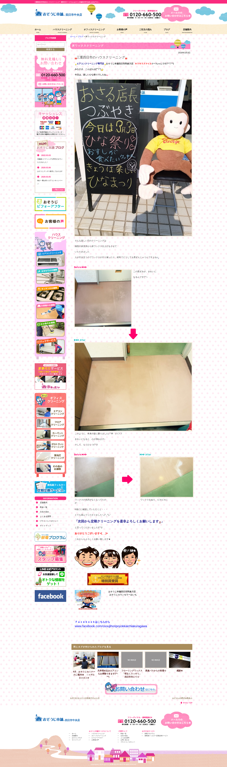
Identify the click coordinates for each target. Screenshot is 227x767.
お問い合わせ (125, 740)
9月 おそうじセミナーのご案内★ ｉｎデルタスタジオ (84, 675)
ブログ (167, 29)
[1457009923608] (133, 430)
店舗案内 (187, 29)
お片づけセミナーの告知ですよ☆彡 (85, 698)
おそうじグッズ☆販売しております (50, 171)
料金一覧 (43, 507)
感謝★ (180, 670)
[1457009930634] (94, 496)
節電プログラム (150, 733)
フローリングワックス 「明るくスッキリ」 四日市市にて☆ (132, 673)
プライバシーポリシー (49, 521)
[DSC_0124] (133, 235)
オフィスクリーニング (94, 29)
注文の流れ (44, 512)
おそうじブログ (77, 738)
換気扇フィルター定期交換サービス (156, 735)
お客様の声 (122, 29)
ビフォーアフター (97, 738)
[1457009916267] (103, 326)
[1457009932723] (167, 496)
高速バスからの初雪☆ (155, 670)
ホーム (38, 29)
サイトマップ (45, 526)
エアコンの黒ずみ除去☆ (182, 698)
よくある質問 (45, 516)
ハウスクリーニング (62, 29)
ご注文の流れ (145, 29)
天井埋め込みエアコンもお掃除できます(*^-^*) (107, 673)
